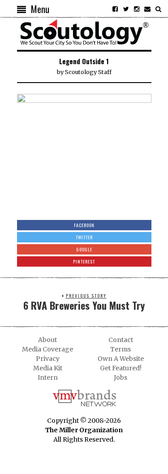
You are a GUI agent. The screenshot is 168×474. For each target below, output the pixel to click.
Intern (48, 377)
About (47, 340)
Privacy (48, 359)
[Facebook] (115, 9)
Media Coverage (47, 349)
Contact (120, 340)
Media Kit (47, 368)
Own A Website (121, 359)
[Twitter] (126, 9)
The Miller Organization (84, 430)
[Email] (147, 9)
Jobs (120, 377)
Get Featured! (121, 368)
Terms (120, 349)
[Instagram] (136, 9)
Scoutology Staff (88, 72)
